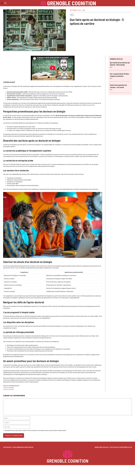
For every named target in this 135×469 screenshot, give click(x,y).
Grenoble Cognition (71, 3)
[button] (5, 3)
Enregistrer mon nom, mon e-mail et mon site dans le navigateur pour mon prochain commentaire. (35, 430)
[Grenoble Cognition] (43, 3)
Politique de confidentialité (121, 447)
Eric (84, 10)
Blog (72, 15)
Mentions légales (102, 447)
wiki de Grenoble (8, 389)
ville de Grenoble (8, 387)
